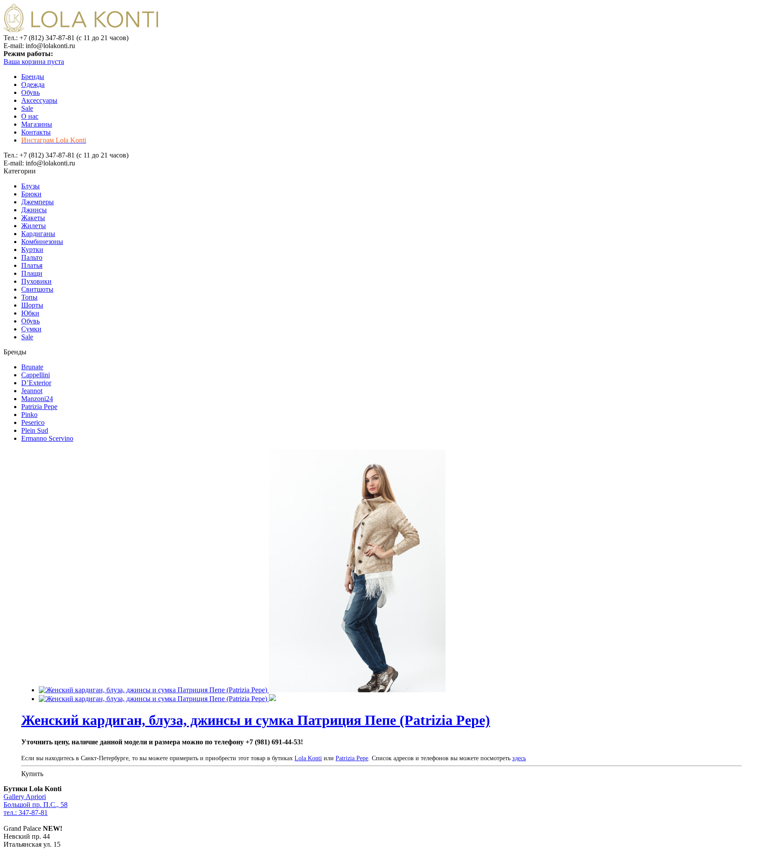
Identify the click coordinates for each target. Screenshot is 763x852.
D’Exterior (36, 383)
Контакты (36, 132)
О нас (29, 116)
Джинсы (34, 210)
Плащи (31, 273)
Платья (31, 265)
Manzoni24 (37, 398)
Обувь (30, 92)
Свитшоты (37, 289)
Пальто (31, 257)
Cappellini (35, 375)
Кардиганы (38, 233)
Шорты (32, 305)
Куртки (32, 249)
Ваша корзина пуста (34, 61)
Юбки (30, 313)
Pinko (29, 414)
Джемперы (37, 202)
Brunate (32, 367)
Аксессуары (39, 100)
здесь (519, 758)
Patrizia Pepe (39, 406)
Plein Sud (34, 430)
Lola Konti (308, 758)
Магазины (36, 124)
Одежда (33, 84)
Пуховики (36, 281)
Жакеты (33, 217)
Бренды (32, 76)
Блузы (30, 186)
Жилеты (33, 225)
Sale (27, 108)
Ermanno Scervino (47, 438)
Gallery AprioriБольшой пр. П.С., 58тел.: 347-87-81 (36, 804)
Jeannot (31, 390)
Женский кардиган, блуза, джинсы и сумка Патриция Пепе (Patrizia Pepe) (255, 720)
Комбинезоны (42, 241)
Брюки (31, 194)
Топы (29, 297)
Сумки (31, 329)
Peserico (33, 422)
